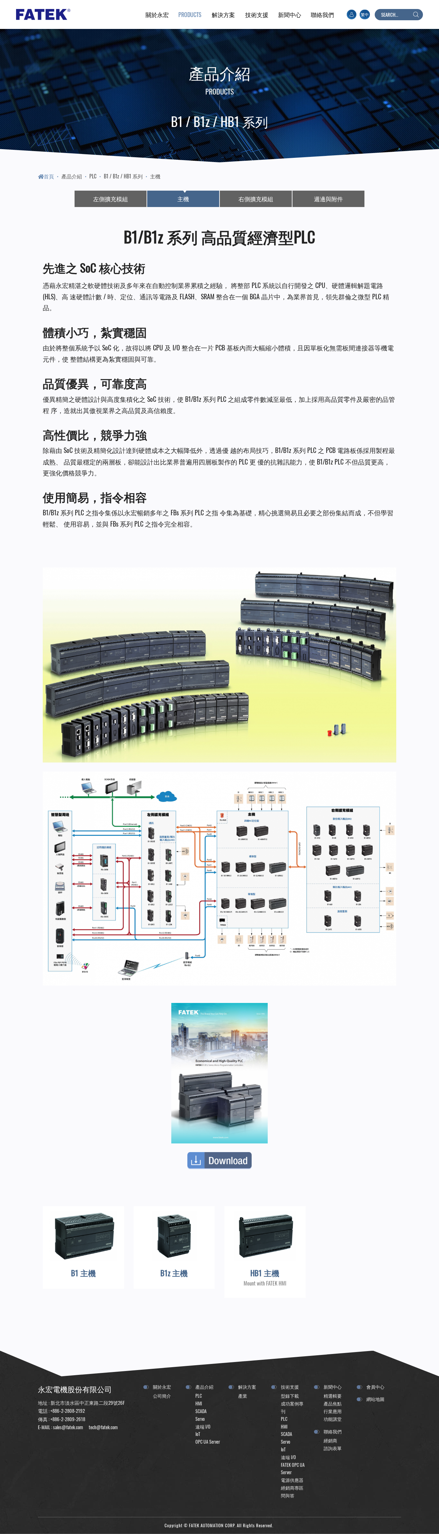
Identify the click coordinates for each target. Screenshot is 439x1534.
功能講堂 (333, 1418)
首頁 (49, 176)
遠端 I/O (203, 1426)
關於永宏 (162, 1386)
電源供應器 (292, 1479)
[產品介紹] (190, 14)
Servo (200, 1418)
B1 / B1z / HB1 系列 (123, 176)
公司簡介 (162, 1395)
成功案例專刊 (292, 1407)
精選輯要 (333, 1395)
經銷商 (330, 1440)
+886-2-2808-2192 (67, 1410)
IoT (197, 1433)
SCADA (201, 1411)
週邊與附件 (328, 198)
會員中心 (375, 1386)
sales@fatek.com (68, 1426)
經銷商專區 (292, 1487)
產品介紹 (71, 176)
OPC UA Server (207, 1441)
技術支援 (290, 1386)
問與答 (287, 1495)
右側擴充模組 (255, 198)
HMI (198, 1403)
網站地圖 (375, 1398)
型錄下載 (290, 1395)
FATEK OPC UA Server (293, 1468)
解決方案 (247, 1386)
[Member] (351, 14)
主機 (155, 176)
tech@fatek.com (103, 1426)
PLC (92, 176)
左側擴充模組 (110, 198)
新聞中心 (333, 1386)
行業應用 (333, 1411)
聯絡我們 (333, 1431)
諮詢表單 (333, 1448)
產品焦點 (333, 1403)
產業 (242, 1395)
